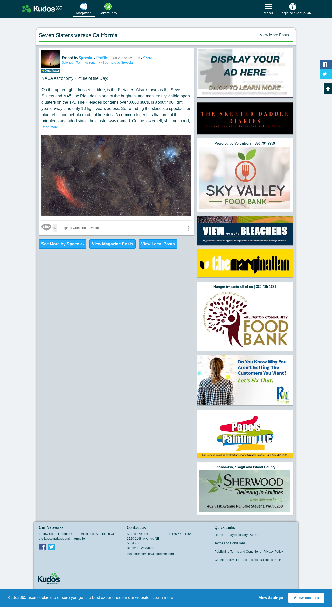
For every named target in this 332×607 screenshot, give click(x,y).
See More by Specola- (62, 244)
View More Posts (274, 35)
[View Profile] (51, 59)
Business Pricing (271, 560)
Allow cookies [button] (306, 598)
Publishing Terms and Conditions (238, 551)
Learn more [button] (162, 597)
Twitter (51, 547)
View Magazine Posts (112, 244)
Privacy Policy (273, 551)
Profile (102, 57)
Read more (50, 127)
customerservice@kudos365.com (150, 554)
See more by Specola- (118, 63)
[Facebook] (42, 547)
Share (147, 58)
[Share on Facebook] (326, 64)
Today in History (236, 535)
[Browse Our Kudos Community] (42, 9)
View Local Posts (158, 244)
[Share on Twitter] (326, 74)
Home (219, 535)
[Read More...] (245, 73)
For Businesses (247, 560)
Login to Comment (74, 228)
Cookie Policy (224, 560)
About (254, 535)
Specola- (86, 57)
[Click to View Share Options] (188, 228)
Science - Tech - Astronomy (81, 63)
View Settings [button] (271, 598)
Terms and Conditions (230, 543)
